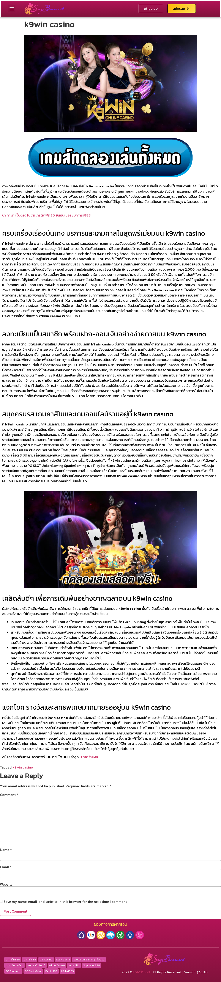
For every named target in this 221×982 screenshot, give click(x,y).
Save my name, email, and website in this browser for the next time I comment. (65, 901)
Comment (9, 794)
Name (6, 849)
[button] (11, 8)
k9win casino (23, 767)
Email (6, 867)
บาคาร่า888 (141, 972)
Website (6, 884)
